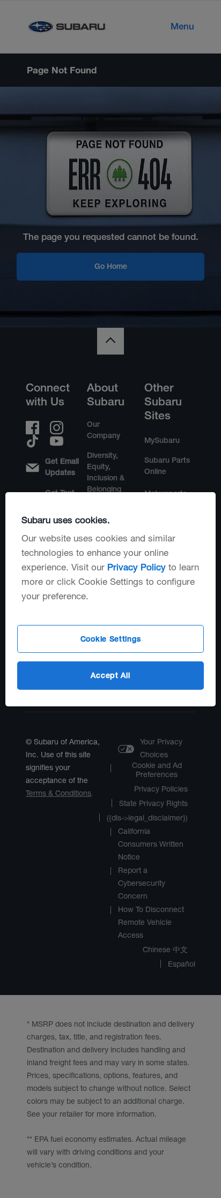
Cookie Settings (110, 639)
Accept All (110, 675)
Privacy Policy (136, 566)
